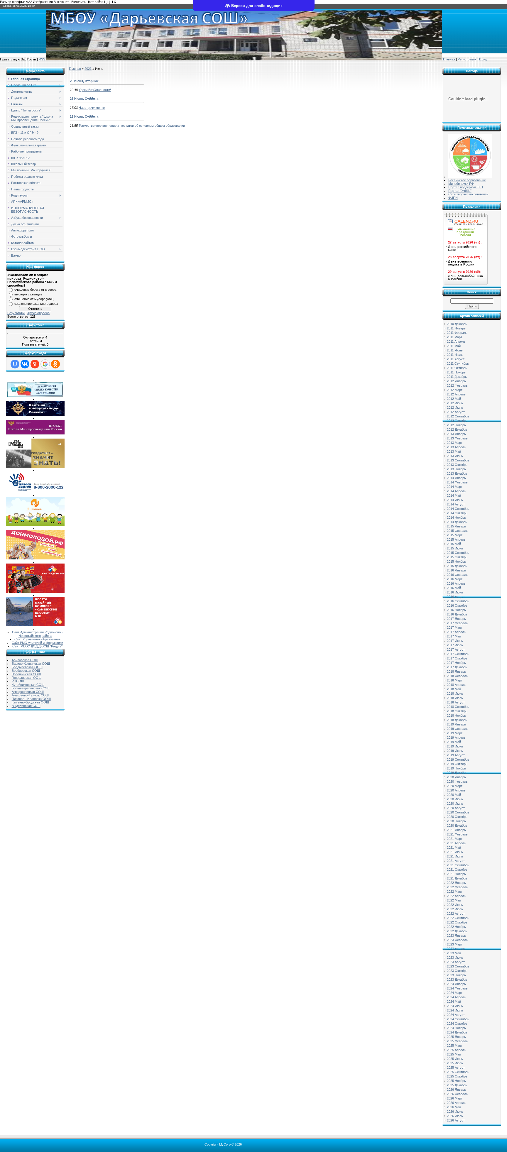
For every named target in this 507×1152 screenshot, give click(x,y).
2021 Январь (456, 830)
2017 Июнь (455, 640)
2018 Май (454, 689)
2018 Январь (456, 671)
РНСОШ (18, 681)
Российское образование (467, 180)
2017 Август (456, 649)
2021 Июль (455, 856)
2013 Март (454, 442)
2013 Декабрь (457, 473)
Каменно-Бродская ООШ (30, 702)
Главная (449, 59)
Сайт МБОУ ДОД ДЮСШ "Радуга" (37, 646)
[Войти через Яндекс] (35, 364)
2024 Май (454, 1001)
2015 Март (454, 535)
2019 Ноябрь (456, 768)
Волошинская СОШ (26, 674)
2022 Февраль (457, 887)
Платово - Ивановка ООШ (31, 699)
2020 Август (456, 808)
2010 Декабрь (457, 324)
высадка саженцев (28, 294)
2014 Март (454, 486)
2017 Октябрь (457, 658)
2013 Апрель (456, 447)
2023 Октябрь (457, 970)
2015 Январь (456, 526)
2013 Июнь (455, 456)
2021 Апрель (456, 843)
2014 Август (456, 504)
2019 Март (454, 733)
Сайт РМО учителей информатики (37, 642)
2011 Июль (455, 354)
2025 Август (456, 1067)
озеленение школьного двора (36, 303)
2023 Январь (456, 935)
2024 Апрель (456, 997)
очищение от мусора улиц (33, 299)
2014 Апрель (456, 491)
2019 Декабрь (457, 772)
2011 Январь (456, 328)
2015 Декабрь (457, 566)
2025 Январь (456, 1036)
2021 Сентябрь (458, 865)
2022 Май (454, 900)
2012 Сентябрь (458, 416)
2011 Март (454, 337)
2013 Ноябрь (456, 469)
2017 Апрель (456, 632)
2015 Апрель (456, 539)
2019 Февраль (457, 728)
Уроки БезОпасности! (95, 90)
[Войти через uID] (15, 364)
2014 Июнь (455, 500)
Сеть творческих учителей (468, 194)
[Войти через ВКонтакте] (25, 364)
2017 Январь (456, 618)
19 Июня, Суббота (84, 116)
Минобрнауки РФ (461, 183)
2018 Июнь (455, 693)
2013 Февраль (457, 438)
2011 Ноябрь (456, 372)
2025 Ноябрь (456, 1080)
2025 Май (454, 1054)
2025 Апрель (456, 1050)
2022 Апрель (456, 896)
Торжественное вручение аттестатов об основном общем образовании (132, 125)
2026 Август (456, 1120)
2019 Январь (456, 724)
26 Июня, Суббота (84, 98)
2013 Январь (456, 434)
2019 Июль (455, 750)
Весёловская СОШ (26, 670)
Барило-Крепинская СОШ (31, 663)
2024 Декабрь (457, 1032)
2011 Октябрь (457, 368)
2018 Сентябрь (458, 706)
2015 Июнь (455, 548)
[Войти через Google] (45, 364)
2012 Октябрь (457, 420)
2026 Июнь (455, 1111)
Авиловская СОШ (25, 660)
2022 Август (456, 913)
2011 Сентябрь (458, 363)
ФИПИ (453, 197)
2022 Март (454, 891)
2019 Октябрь (457, 764)
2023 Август (456, 962)
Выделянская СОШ (26, 706)
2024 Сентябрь (458, 1019)
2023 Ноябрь (456, 975)
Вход (482, 59)
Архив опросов (38, 313)
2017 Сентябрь (458, 654)
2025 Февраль (457, 1041)
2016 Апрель (456, 583)
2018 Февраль (457, 676)
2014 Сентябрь (458, 508)
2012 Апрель (456, 394)
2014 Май (454, 495)
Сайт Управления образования (37, 639)
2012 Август (456, 412)
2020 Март (454, 786)
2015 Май (454, 544)
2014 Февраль (457, 482)
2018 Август (456, 702)
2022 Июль (455, 909)
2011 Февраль (457, 332)
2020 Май (454, 794)
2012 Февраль (457, 385)
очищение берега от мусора (35, 289)
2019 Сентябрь (458, 759)
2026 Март (454, 1098)
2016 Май (454, 588)
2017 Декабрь (457, 667)
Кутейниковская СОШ (28, 684)
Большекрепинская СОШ (30, 688)
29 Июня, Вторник (84, 81)
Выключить (62, 2)
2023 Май (454, 953)
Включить (78, 2)
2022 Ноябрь (456, 926)
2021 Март (454, 838)
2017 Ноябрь (456, 662)
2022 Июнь (455, 904)
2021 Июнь (455, 852)
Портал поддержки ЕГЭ (465, 187)
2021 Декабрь (457, 878)
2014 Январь (456, 478)
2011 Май (454, 346)
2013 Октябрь (457, 464)
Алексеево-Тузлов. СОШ (30, 695)
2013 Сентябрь (458, 460)
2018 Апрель (456, 684)
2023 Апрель (456, 948)
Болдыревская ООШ (27, 667)
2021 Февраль (457, 834)
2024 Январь (456, 984)
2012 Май (454, 398)
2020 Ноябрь (456, 821)
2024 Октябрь (457, 1023)
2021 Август (456, 860)
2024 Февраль (457, 988)
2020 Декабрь (457, 825)
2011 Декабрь (457, 376)
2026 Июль (455, 1116)
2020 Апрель (456, 790)
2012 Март (454, 390)
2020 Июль (455, 803)
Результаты (16, 313)
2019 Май (454, 742)
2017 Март (454, 627)
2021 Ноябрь (456, 874)
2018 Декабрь (457, 720)
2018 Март (454, 680)
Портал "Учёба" (459, 190)
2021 (88, 68)
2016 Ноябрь (456, 610)
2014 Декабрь (457, 522)
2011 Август (455, 359)
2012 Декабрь (457, 429)
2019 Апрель (456, 737)
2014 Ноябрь (456, 517)
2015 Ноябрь (456, 561)
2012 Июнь (455, 403)
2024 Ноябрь (456, 1028)
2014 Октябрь (457, 513)
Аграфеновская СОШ (28, 691)
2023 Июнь (455, 957)
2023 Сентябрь (458, 966)
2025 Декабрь (457, 1085)
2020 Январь (456, 777)
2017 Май (454, 636)
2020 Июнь (455, 799)
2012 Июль (455, 407)
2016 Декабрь (457, 614)
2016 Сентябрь (458, 601)
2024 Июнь (455, 1006)
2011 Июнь (455, 350)
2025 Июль (455, 1063)
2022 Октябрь (457, 922)
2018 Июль (455, 698)
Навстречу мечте (92, 107)
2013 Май (454, 451)
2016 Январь (456, 570)
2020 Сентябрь (458, 812)
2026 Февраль (457, 1094)
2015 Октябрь (457, 557)
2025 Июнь (455, 1058)
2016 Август (456, 596)
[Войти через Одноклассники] (55, 364)
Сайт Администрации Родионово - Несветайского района (37, 633)
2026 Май (454, 1107)
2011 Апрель (456, 341)
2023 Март (454, 944)
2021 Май (454, 847)
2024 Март (454, 992)
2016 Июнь (455, 592)
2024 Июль (455, 1010)
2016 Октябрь (457, 605)
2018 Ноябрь (456, 715)
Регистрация (467, 59)
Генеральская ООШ (26, 677)
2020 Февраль (457, 781)
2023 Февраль (457, 940)
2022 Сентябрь (458, 918)
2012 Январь (456, 381)
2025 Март (454, 1045)
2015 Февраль (457, 530)
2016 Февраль (457, 574)
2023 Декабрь (457, 979)
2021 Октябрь (457, 869)
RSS (42, 59)
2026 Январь (456, 1089)
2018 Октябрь (457, 711)
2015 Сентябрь (458, 552)
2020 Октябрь (457, 816)
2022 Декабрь (457, 931)
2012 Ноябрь (456, 425)
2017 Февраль (457, 623)
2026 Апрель (456, 1102)
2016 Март (454, 579)
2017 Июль (455, 645)
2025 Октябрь (457, 1076)
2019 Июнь (455, 746)
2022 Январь (456, 882)
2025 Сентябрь (458, 1072)
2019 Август (456, 755)
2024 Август (456, 1014)
